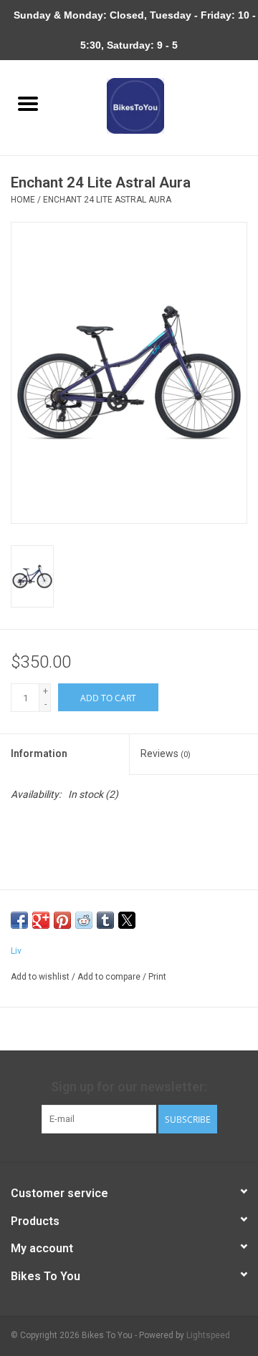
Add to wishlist (41, 977)
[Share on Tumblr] (105, 920)
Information (39, 753)
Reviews (165, 753)
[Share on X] (126, 920)
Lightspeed (208, 1335)
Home (23, 200)
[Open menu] (28, 103)
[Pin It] (62, 920)
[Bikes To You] (157, 105)
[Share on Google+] (40, 920)
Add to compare (110, 977)
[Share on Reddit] (83, 920)
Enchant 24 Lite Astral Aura (107, 200)
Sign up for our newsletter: (129, 1086)
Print (157, 977)
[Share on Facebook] (19, 920)
